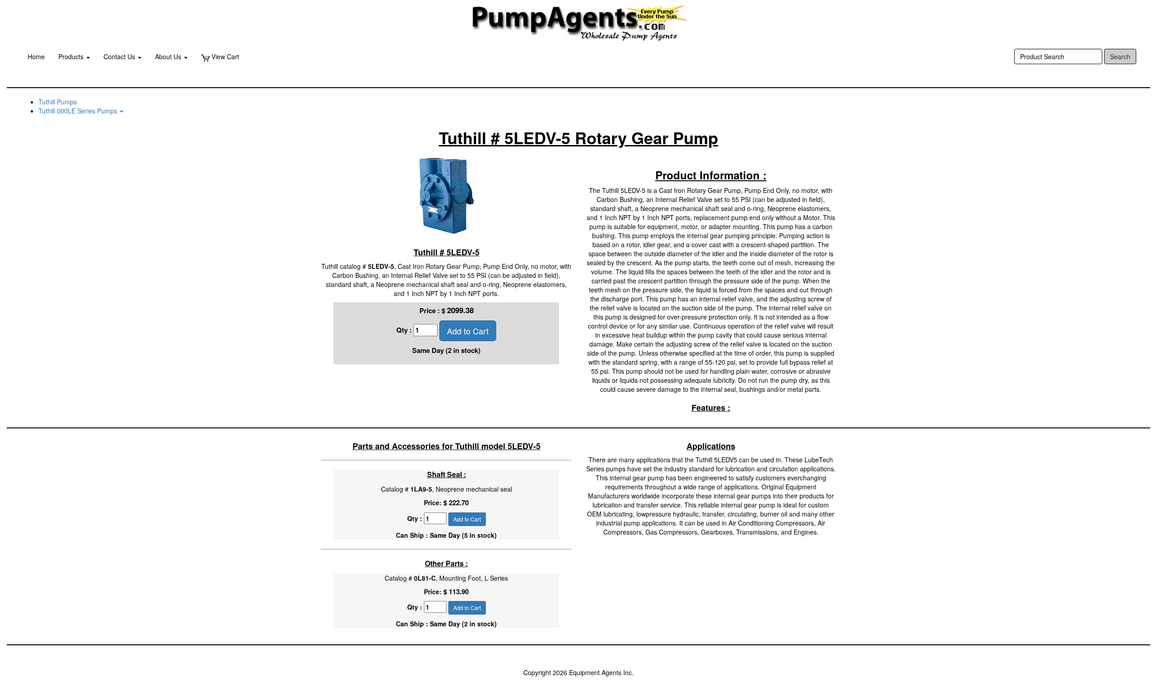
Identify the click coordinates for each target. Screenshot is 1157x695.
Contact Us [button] (120, 56)
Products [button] (71, 56)
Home (36, 56)
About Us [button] (169, 56)
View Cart (224, 56)
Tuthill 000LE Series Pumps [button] (78, 110)
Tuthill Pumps (57, 101)
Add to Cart (468, 331)
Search (1120, 56)
